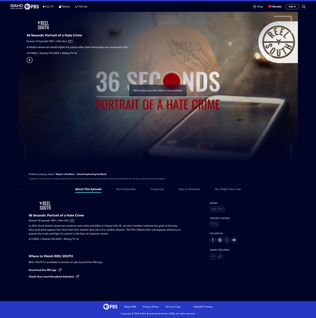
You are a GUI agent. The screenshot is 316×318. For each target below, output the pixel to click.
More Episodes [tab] (126, 189)
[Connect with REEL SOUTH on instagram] (220, 240)
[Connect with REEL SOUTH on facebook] (213, 240)
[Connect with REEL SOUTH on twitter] (227, 240)
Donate (276, 6)
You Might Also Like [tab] (228, 189)
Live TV (49, 6)
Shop (260, 6)
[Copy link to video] (220, 256)
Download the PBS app (43, 270)
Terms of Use (173, 306)
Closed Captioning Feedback (91, 174)
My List (83, 6)
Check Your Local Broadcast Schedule (52, 276)
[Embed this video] (213, 256)
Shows (66, 6)
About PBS (130, 306)
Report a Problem (65, 174)
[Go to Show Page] (162, 25)
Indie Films (217, 209)
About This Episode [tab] (88, 189)
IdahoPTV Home (203, 306)
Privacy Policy (151, 306)
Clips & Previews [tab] (189, 189)
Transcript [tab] (157, 189)
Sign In (292, 6)
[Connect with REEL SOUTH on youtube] (234, 240)
